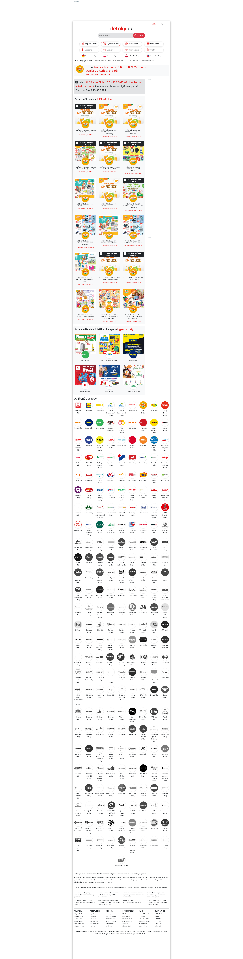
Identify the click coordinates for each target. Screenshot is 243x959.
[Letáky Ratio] (99, 423)
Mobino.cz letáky (165, 755)
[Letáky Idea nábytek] (110, 440)
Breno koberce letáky (99, 580)
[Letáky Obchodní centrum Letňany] (165, 768)
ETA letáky (121, 480)
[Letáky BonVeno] (154, 657)
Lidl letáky (89, 411)
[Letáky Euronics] (99, 557)
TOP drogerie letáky (78, 848)
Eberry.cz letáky (133, 696)
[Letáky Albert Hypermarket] (110, 405)
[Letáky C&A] (165, 657)
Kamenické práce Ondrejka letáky (154, 737)
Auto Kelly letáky (143, 549)
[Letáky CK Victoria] (121, 672)
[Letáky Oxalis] (88, 507)
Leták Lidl (157, 916)
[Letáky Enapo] (165, 690)
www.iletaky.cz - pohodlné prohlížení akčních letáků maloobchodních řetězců (101, 888)
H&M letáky (143, 613)
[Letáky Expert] (132, 557)
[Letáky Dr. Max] (78, 457)
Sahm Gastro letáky (100, 829)
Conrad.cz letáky (143, 679)
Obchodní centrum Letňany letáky (165, 777)
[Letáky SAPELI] (99, 542)
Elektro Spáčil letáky (121, 564)
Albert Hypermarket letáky (110, 413)
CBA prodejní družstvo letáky (165, 465)
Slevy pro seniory (127, 921)
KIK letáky (78, 630)
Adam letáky (143, 645)
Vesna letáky (89, 578)
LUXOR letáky (154, 755)
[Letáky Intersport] (121, 457)
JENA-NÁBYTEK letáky (132, 580)
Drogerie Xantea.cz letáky (122, 697)
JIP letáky (154, 411)
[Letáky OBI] (132, 423)
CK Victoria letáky (121, 679)
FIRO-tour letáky (154, 718)
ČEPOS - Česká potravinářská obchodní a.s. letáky (78, 699)
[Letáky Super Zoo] (154, 625)
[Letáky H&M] (143, 607)
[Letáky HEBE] (99, 729)
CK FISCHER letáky (100, 679)
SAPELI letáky (99, 549)
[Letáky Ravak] (143, 805)
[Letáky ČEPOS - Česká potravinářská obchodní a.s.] (78, 690)
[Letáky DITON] (99, 475)
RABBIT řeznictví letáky (165, 515)
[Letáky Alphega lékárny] (99, 457)
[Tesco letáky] (109, 377)
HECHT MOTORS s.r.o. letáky (165, 597)
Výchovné (125, 924)
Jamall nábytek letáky (121, 580)
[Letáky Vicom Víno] (99, 840)
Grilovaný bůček (110, 919)
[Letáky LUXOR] (154, 749)
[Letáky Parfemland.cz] (110, 788)
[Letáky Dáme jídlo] (89, 690)
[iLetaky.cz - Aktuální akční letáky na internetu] (75, 61)
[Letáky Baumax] (121, 542)
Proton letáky (165, 549)
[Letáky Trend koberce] (154, 572)
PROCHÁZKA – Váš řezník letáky (111, 813)
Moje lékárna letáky (111, 464)
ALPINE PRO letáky (78, 664)
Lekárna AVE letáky (121, 865)
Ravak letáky (143, 811)
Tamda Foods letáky (111, 531)
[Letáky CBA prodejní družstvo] (165, 457)
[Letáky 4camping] (121, 640)
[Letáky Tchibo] (89, 607)
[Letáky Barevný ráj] (89, 590)
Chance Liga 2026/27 (144, 921)
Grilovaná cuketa (111, 921)
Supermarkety (91, 43)
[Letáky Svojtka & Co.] (143, 823)
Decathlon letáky (110, 614)
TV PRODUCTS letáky (78, 597)
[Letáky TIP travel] (165, 823)
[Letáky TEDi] (154, 823)
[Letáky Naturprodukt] (110, 768)
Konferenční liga (94, 924)
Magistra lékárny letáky (132, 497)
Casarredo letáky (165, 579)
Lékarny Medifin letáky (99, 615)
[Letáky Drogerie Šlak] (110, 423)
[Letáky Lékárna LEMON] (121, 490)
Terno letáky (78, 428)
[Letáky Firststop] (121, 625)
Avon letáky (99, 663)
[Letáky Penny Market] (165, 405)
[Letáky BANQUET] (110, 657)
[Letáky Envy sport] (121, 607)
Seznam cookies (145, 888)
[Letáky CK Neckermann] (110, 672)
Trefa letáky (143, 445)
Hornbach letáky (110, 549)
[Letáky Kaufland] (78, 405)
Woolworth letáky (143, 531)
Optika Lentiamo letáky (78, 795)
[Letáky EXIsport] (110, 712)
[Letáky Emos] (154, 690)
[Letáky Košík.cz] (78, 490)
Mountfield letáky (132, 549)
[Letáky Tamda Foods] (110, 525)
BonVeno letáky (154, 664)
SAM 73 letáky (110, 829)
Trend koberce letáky (154, 580)
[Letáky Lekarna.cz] (78, 607)
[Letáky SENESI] (99, 525)
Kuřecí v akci (158, 924)
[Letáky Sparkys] (132, 625)
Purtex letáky (143, 579)
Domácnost (133, 43)
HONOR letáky (110, 735)
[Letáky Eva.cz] (132, 475)
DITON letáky (100, 481)
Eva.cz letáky (132, 480)
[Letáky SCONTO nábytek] (99, 440)
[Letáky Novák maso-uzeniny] (165, 490)
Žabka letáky (154, 846)
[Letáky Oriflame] (78, 507)
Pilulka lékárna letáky (154, 597)
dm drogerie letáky (78, 549)
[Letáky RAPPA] (132, 805)
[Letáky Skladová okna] (121, 823)
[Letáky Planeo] (110, 557)
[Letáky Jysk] (89, 440)
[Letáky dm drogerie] (78, 542)
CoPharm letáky (165, 847)
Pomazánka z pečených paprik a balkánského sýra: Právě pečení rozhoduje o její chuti (156, 895)
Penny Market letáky (165, 413)
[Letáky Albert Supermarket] (121, 405)
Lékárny (109, 50)
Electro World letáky (154, 549)
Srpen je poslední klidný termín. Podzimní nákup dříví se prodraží (132, 901)
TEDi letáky (154, 828)
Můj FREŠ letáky (78, 775)
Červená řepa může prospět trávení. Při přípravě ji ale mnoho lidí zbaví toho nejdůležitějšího (133, 895)
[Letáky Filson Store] (143, 712)
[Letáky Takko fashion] (165, 607)
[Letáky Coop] (78, 475)
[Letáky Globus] (80, 69)
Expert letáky (132, 564)
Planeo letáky (110, 564)
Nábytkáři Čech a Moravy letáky (99, 777)
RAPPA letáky (132, 812)
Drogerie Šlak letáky (110, 429)
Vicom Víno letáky (99, 847)
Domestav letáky (143, 596)
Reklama (130, 888)
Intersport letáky (121, 464)
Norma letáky (154, 496)
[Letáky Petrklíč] (143, 788)
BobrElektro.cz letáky (132, 664)
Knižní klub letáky (165, 735)
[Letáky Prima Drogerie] (78, 805)
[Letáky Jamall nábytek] (121, 572)
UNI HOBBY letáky (143, 429)
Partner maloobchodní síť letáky (100, 515)
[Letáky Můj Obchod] (143, 490)
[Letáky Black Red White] (121, 657)
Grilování (110, 911)
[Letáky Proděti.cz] (100, 805)
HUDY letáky (121, 734)
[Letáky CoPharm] (165, 840)
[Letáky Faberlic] (121, 712)
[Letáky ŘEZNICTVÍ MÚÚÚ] (78, 823)
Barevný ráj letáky (89, 596)
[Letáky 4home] (132, 640)
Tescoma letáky (132, 446)
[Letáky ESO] (110, 475)
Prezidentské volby (79, 924)
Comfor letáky (165, 429)
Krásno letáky (89, 496)
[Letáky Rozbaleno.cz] (164, 805)
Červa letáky (121, 595)
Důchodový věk (126, 926)
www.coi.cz (109, 882)
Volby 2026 (78, 911)
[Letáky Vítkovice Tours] (121, 840)
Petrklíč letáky (143, 794)
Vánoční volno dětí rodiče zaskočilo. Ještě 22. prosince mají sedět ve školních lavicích (108, 895)
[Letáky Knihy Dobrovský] (99, 640)
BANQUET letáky (110, 664)
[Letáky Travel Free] (132, 525)
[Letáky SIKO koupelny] (154, 423)
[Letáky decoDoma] (100, 690)
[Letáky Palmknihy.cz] (99, 788)
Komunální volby (78, 916)
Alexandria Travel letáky (165, 646)
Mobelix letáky (165, 564)
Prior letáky (144, 513)
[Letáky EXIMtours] (99, 712)
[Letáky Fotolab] (143, 557)
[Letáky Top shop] (89, 840)
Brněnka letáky (154, 464)
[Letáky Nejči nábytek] (122, 768)
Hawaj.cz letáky (89, 735)
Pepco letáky (122, 793)
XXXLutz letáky (154, 531)
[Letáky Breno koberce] (99, 572)
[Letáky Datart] (78, 557)
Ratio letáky (100, 428)
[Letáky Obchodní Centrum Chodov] (154, 768)
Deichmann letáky (132, 614)
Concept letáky (132, 679)
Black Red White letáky (121, 664)
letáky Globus (104, 99)
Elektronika (155, 43)
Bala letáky (132, 463)
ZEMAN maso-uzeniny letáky (132, 849)
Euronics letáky (100, 564)
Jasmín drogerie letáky (143, 736)
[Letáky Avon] (99, 657)
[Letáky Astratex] (88, 657)
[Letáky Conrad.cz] (143, 672)
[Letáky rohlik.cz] (154, 805)
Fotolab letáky (143, 564)
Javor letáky (165, 480)
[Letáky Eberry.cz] (132, 690)
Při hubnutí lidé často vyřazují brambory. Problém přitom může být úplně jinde (84, 895)
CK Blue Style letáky (89, 679)
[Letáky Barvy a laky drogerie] (165, 440)
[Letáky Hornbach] (110, 542)
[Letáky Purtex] (143, 572)
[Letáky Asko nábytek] (78, 440)
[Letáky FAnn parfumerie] (132, 712)
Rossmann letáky (164, 531)
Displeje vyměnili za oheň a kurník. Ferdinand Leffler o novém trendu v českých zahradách (157, 902)
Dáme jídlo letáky (89, 696)
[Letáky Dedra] (89, 475)
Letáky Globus (99, 61)
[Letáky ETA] (121, 475)
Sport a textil (133, 50)
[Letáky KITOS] (132, 590)
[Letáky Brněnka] (154, 457)
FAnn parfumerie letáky (132, 719)
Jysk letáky (88, 445)
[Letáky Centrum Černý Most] (78, 672)
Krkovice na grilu (111, 916)
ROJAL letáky (78, 530)
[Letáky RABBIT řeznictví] (165, 507)
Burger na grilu (110, 924)
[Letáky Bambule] (89, 625)
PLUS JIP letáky (122, 514)
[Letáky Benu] (143, 457)
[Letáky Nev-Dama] (132, 768)
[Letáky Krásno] (89, 490)
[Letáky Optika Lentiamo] (78, 788)
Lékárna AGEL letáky (111, 496)
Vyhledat (140, 35)
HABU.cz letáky (78, 735)
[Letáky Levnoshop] (132, 749)
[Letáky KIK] (78, 625)
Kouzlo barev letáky (110, 596)
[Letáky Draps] (111, 690)
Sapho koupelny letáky (89, 532)
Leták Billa (158, 919)
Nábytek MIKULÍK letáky (89, 776)
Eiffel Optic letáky (143, 696)
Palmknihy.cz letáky (99, 794)
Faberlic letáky (121, 718)
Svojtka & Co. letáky (143, 829)
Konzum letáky (78, 755)
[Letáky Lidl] (89, 405)
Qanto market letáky (122, 813)
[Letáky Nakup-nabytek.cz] (110, 640)
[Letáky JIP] (154, 405)
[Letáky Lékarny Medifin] (99, 607)
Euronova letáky (89, 718)
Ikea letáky (132, 734)
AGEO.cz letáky (154, 646)
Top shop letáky (89, 847)
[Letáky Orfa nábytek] (88, 788)
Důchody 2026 (128, 911)
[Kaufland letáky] (85, 377)
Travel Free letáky (132, 531)
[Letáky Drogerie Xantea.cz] (122, 690)
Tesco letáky (132, 411)
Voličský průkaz (78, 921)
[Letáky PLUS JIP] (122, 507)
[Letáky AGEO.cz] (154, 640)
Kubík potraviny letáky (100, 497)
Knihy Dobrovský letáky (99, 647)
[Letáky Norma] (154, 490)
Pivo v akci (158, 921)
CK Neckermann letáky (111, 680)
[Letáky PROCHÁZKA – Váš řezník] (111, 805)
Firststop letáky (121, 631)
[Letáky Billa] (99, 405)
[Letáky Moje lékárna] (110, 457)
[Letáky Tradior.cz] (121, 525)
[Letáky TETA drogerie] (121, 423)
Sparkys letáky (132, 631)
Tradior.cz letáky (121, 531)
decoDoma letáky (100, 696)
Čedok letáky (165, 678)
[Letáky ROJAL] (78, 525)
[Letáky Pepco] (122, 788)
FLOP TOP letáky (89, 464)
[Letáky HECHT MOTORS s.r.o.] (165, 590)
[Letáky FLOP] (143, 475)
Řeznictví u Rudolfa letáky (88, 830)
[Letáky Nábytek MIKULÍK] (89, 768)
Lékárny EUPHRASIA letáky (121, 756)
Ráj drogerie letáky (89, 549)
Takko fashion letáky (165, 615)
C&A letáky (165, 663)
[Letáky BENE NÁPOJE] (154, 440)
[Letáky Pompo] (110, 625)
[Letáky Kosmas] (89, 749)
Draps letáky (111, 695)
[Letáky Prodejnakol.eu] (89, 805)
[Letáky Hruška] (154, 475)
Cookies (136, 888)
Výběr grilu (109, 926)
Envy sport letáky (121, 614)
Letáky (154, 24)
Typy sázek (142, 916)
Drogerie (88, 50)
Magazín (163, 24)
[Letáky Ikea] (132, 729)
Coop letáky (78, 480)
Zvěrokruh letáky (143, 847)
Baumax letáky (121, 549)
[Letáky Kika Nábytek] (78, 572)
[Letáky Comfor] (165, 423)
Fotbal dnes (95, 911)
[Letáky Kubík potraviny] (99, 490)
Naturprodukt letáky (110, 775)
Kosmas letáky (89, 755)
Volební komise (78, 919)
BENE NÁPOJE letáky (154, 447)
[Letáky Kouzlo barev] (110, 590)
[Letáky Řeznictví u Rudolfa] (89, 823)
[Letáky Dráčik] (99, 625)
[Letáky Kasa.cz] (78, 640)
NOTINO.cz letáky (143, 775)
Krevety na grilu (110, 914)
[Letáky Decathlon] (110, 607)
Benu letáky (143, 463)
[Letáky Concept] (132, 672)
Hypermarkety (112, 43)
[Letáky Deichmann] (132, 607)
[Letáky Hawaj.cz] (89, 729)
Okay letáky (89, 563)
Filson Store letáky (143, 718)
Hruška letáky (154, 481)
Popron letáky (154, 794)
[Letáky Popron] (154, 788)
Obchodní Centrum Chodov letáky (154, 777)
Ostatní (152, 50)
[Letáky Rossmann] (165, 525)
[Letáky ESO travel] (78, 712)
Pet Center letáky (132, 794)
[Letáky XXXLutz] (154, 525)
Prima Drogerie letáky (78, 813)
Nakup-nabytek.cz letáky (110, 647)
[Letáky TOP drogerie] (78, 840)
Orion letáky (122, 445)
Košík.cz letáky (78, 496)
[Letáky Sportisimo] (154, 607)
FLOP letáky (143, 480)
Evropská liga (94, 921)
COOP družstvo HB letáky (154, 680)
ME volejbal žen (143, 924)
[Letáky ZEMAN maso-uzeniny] (132, 840)
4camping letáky (121, 646)
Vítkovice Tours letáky (122, 847)
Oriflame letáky (78, 514)
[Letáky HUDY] (121, 729)
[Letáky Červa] (121, 590)
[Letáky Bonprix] (143, 657)
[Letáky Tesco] (132, 405)
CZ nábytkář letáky (111, 579)
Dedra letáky (89, 480)
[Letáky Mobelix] (165, 557)
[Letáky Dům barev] (99, 590)
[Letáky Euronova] (89, 712)
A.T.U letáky (165, 630)
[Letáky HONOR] (110, 729)
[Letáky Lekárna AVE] (121, 860)
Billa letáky (99, 411)
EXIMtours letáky (99, 718)
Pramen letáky (165, 794)
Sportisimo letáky (154, 614)
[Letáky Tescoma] (132, 440)
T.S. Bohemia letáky (154, 564)
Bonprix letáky (143, 664)
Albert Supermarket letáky (121, 413)
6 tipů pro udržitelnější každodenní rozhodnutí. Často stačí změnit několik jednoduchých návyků (109, 902)
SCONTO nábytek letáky (100, 447)
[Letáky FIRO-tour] (154, 712)
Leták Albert (158, 914)
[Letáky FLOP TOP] (89, 457)
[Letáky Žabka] (154, 840)
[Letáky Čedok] (165, 672)
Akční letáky (158, 926)
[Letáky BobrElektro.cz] (132, 657)
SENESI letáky (99, 531)
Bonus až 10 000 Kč (144, 919)
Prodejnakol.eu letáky (89, 812)
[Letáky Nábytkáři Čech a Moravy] (99, 768)
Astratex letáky (89, 664)
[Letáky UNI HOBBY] (143, 423)
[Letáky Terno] (78, 423)
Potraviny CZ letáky (133, 514)
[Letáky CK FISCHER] (99, 672)
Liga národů (93, 914)
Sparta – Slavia (143, 926)
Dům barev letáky (99, 596)
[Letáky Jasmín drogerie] (143, 729)
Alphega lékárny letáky (100, 465)
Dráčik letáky (100, 630)
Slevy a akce (160, 911)
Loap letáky (143, 754)
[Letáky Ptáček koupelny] (154, 507)
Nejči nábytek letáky (121, 776)
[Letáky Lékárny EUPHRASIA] (121, 749)
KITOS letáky (132, 595)
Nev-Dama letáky (132, 775)
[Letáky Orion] (121, 440)
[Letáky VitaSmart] (110, 840)
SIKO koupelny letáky (154, 430)
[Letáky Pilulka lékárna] (154, 590)
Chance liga (93, 916)
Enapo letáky (165, 696)
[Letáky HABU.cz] (78, 729)
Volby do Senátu (78, 914)
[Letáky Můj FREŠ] (78, 768)
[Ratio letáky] (85, 346)
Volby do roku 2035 (79, 926)
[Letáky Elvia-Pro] (89, 640)
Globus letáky (143, 412)
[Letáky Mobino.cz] (165, 749)
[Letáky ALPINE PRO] (78, 657)
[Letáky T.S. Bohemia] (154, 557)
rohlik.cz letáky (154, 812)
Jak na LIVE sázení (144, 914)
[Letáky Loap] (143, 749)
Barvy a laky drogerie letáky (165, 447)
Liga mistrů (93, 919)
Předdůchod (126, 916)
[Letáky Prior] (143, 507)
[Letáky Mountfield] (132, 542)
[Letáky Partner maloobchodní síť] (100, 507)
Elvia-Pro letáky (89, 646)
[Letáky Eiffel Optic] (143, 690)
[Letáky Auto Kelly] (143, 542)
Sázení (141, 911)
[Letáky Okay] (89, 557)
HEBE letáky (100, 734)
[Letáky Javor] (165, 475)
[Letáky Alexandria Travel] (165, 640)
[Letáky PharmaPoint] (111, 507)
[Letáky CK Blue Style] (89, 672)
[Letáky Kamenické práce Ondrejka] (154, 729)
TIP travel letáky (165, 829)
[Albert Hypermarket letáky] (109, 346)
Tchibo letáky (89, 614)
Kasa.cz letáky (78, 646)
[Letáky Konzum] (78, 749)
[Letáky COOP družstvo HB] (154, 672)
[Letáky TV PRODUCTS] (78, 590)
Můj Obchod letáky (143, 496)
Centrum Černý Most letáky (78, 680)
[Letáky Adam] (143, 640)
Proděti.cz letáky (100, 812)
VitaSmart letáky (110, 847)
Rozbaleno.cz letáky (164, 812)
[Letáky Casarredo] (165, 572)
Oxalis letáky (88, 513)
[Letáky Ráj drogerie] (89, 542)
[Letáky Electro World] (154, 542)
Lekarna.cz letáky (78, 614)
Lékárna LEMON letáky (121, 497)
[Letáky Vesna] (89, 572)
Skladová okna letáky (121, 829)
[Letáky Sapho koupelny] (89, 525)
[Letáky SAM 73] (110, 823)
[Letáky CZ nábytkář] (110, 572)
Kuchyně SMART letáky (110, 756)
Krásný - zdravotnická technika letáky (100, 757)
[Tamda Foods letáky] (133, 377)
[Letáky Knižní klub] (165, 729)
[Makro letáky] (133, 346)
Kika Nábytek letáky (78, 580)
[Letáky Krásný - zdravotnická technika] (99, 749)
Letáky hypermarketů (86, 61)
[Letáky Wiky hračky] (143, 625)
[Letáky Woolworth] (143, 525)
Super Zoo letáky (154, 631)
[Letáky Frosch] (165, 712)
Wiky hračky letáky (143, 631)
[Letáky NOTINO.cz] (143, 768)
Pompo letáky (110, 631)
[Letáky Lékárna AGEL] (110, 490)
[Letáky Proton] (165, 542)
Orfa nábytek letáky (89, 794)
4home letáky (132, 646)
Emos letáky (154, 695)
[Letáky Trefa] (143, 440)
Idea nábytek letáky (111, 446)
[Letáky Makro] (89, 423)
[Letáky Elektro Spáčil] (121, 557)
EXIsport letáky (111, 718)
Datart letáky (78, 564)
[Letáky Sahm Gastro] (99, 823)
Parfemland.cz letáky (110, 794)
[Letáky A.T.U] (165, 625)
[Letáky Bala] (132, 457)
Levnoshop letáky (132, 755)
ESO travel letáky (78, 718)
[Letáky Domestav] (143, 590)
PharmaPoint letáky (111, 514)
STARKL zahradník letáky (132, 830)
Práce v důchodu (127, 919)
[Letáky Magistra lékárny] (132, 490)
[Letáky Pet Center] (132, 788)
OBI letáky (132, 428)
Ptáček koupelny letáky (154, 515)
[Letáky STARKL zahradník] (132, 823)
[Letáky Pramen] (165, 788)
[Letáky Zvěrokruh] (143, 840)
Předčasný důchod (127, 914)
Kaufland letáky (78, 412)
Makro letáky (89, 428)
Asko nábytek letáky (78, 447)
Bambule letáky (89, 631)
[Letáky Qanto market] (122, 805)
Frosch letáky (165, 718)
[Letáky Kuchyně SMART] (110, 749)
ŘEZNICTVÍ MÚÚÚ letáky (78, 829)
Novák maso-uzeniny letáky (165, 497)
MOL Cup (92, 926)
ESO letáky (110, 480)
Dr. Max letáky (78, 464)
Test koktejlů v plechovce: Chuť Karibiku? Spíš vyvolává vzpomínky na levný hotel (84, 902)
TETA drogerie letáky (121, 430)
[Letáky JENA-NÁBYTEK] (132, 572)
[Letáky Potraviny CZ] (133, 507)
